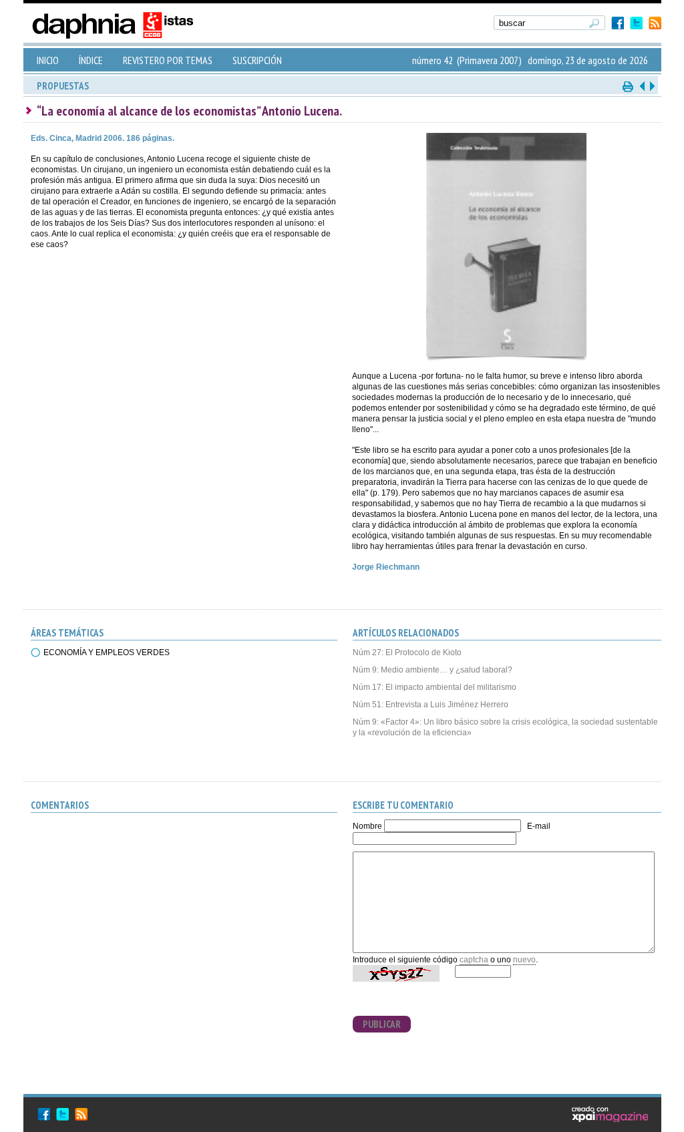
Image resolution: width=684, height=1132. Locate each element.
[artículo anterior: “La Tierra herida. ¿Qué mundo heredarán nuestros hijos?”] (642, 85)
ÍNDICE (91, 60)
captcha (474, 959)
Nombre (367, 826)
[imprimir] (628, 85)
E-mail (538, 826)
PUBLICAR (382, 1024)
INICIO (48, 60)
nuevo (524, 959)
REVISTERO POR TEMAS (167, 60)
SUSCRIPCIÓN (257, 60)
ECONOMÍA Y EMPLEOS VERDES (106, 652)
